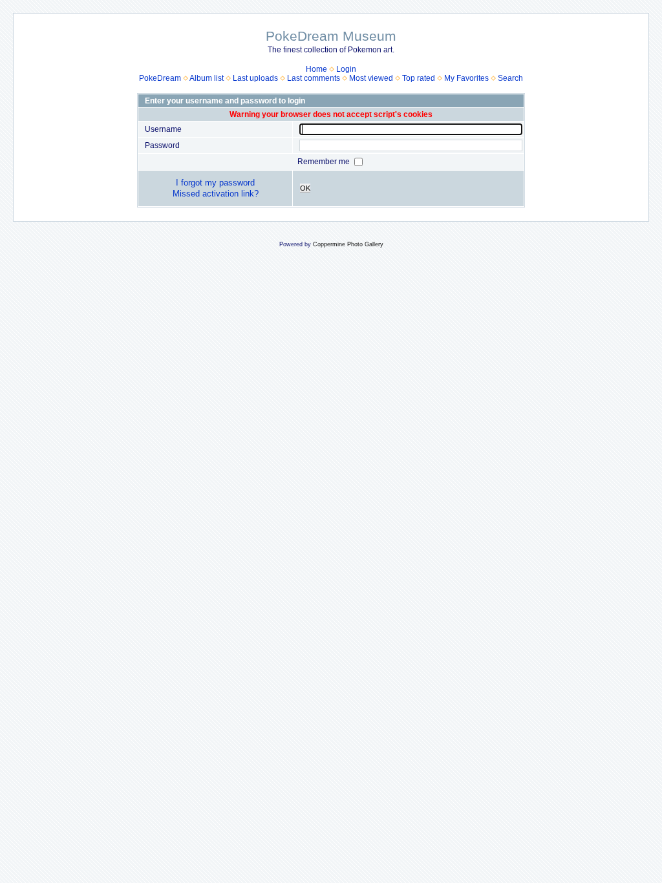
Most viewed (371, 78)
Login (346, 69)
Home (316, 69)
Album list (206, 78)
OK (305, 188)
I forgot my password (215, 182)
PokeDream (160, 78)
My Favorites (466, 78)
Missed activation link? (216, 193)
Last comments (313, 78)
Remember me (324, 161)
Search (510, 78)
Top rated (418, 78)
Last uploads (255, 78)
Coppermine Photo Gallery (348, 244)
